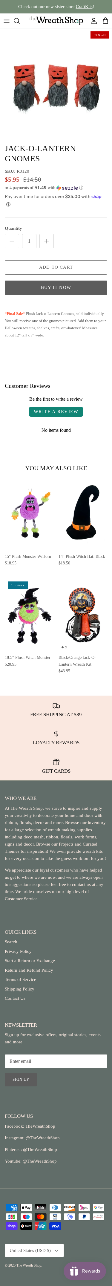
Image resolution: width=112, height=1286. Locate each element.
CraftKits (84, 6)
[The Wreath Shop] (56, 20)
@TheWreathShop (39, 1149)
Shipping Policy (19, 989)
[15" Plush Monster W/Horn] (29, 513)
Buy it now (56, 287)
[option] (56, 84)
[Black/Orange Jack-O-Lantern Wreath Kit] (83, 614)
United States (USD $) (30, 1250)
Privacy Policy (18, 951)
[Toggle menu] (6, 20)
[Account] (92, 20)
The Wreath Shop (28, 1265)
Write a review (56, 411)
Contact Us (15, 998)
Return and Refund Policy (29, 970)
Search (11, 941)
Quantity (13, 228)
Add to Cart (56, 267)
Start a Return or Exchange (30, 960)
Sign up (21, 1079)
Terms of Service (20, 979)
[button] (56, 188)
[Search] (19, 20)
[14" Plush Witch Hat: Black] (83, 513)
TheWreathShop (40, 1126)
